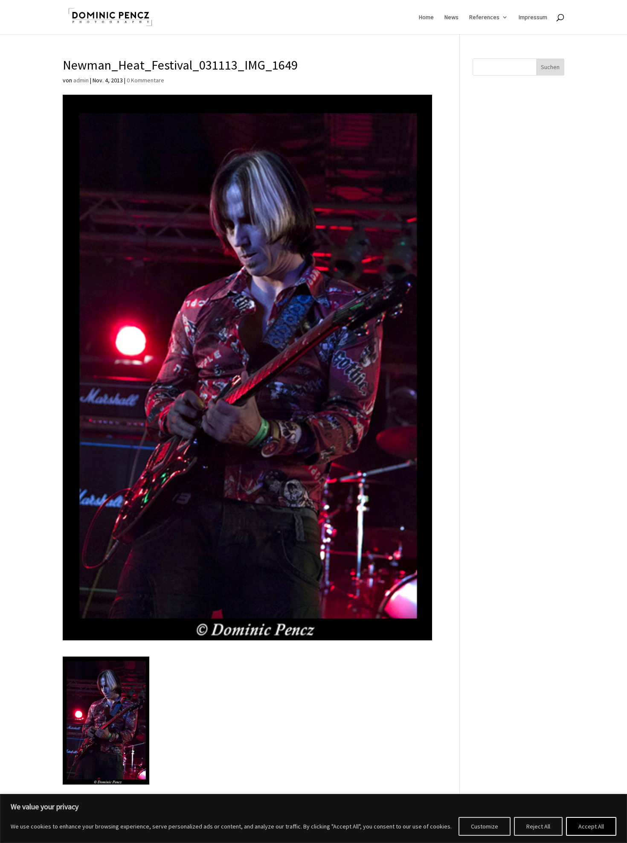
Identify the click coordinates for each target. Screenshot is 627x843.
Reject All (538, 826)
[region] (313, 818)
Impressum (533, 17)
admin (81, 80)
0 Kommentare (145, 80)
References (484, 17)
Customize (484, 826)
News (451, 17)
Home (426, 17)
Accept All (591, 826)
